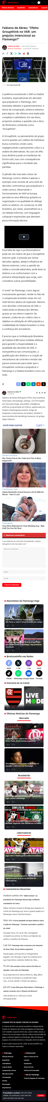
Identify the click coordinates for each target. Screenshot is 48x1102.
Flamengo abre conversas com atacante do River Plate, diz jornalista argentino (24, 739)
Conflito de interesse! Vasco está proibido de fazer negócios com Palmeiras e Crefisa (23, 822)
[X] (40, 392)
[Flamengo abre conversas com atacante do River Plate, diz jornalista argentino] (24, 735)
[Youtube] (39, 664)
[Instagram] (42, 392)
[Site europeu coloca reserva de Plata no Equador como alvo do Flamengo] (24, 760)
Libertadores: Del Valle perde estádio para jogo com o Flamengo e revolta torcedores (23, 854)
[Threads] (39, 675)
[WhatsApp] (18, 675)
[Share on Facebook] (7, 53)
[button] (41, 1095)
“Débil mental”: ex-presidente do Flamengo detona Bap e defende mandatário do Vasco (21, 900)
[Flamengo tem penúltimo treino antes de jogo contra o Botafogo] (24, 793)
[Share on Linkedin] (20, 53)
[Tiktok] (8, 675)
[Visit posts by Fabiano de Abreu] (4, 47)
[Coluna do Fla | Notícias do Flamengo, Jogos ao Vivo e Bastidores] (10, 2)
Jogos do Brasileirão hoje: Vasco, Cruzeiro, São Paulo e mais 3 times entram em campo (24, 620)
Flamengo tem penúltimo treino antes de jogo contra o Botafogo (23, 797)
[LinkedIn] (45, 392)
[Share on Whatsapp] (15, 53)
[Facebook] (37, 392)
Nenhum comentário (15, 48)
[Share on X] (11, 53)
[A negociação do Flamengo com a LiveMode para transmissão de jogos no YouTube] (24, 698)
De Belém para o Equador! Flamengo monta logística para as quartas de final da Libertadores (24, 878)
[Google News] (28, 675)
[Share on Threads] (28, 53)
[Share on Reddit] (24, 53)
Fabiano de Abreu (14, 46)
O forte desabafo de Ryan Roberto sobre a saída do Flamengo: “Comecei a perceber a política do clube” (23, 924)
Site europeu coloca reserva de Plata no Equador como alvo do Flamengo (22, 764)
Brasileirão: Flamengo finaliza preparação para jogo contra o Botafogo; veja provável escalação (24, 644)
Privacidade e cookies (11, 1093)
